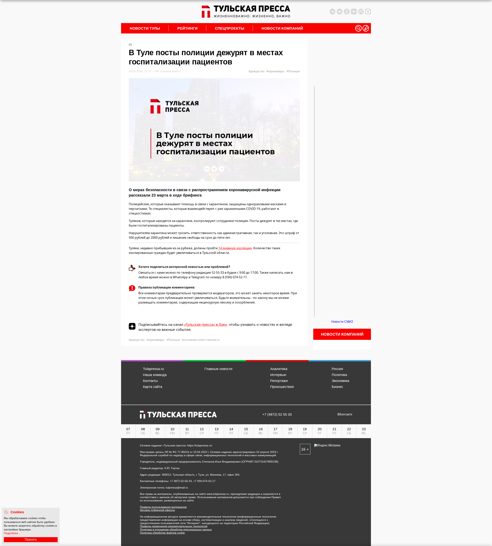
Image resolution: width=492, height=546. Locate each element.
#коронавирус (275, 71)
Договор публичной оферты (157, 510)
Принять (31, 539)
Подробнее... (12, 533)
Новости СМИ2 (342, 321)
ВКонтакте (344, 414)
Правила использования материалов (163, 506)
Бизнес (337, 387)
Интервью (278, 375)
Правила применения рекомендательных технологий (173, 526)
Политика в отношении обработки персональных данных (176, 529)
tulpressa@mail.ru (177, 487)
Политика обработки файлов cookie (162, 532)
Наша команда (155, 375)
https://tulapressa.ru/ (199, 445)
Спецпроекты (229, 28)
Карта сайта (152, 387)
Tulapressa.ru (153, 369)
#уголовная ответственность (201, 339)
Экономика (340, 381)
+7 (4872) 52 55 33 (277, 414)
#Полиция (293, 71)
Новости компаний (282, 28)
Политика (339, 375)
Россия (337, 369)
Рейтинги (187, 28)
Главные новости (218, 369)
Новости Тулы (145, 28)
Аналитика (278, 369)
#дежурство (256, 71)
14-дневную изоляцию (235, 248)
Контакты (150, 381)
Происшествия (282, 387)
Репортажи (279, 381)
